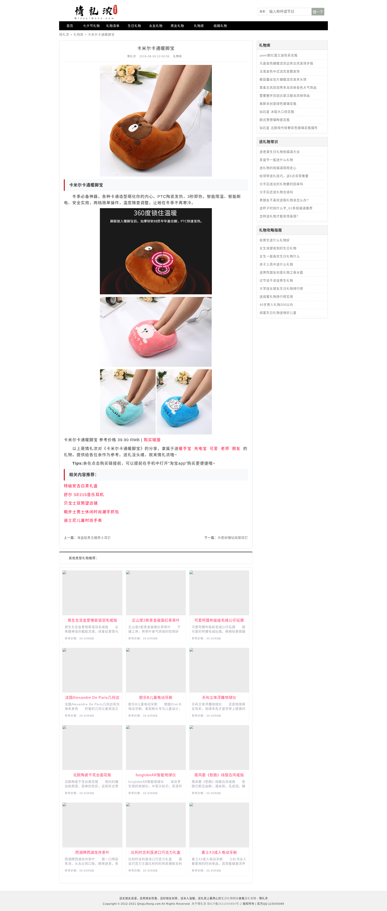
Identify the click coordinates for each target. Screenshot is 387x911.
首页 (70, 26)
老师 (225, 448)
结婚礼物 (220, 26)
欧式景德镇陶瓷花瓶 (275, 120)
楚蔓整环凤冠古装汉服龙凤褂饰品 (285, 95)
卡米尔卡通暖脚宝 (101, 34)
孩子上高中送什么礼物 (276, 264)
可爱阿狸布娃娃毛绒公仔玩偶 (219, 620)
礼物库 (199, 26)
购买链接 (152, 440)
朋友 (236, 448)
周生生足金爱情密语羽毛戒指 (92, 620)
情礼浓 (64, 34)
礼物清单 (113, 26)
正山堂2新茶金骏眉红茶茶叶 (156, 620)
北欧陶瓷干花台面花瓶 (92, 775)
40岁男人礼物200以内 (276, 304)
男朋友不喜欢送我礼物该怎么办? (284, 200)
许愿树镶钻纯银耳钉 (233, 537)
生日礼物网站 (230, 898)
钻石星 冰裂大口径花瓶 (277, 111)
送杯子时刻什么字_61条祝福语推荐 (286, 208)
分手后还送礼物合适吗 (276, 192)
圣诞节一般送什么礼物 (276, 160)
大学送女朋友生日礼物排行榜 (281, 288)
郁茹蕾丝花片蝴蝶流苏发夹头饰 (283, 79)
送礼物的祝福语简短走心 (278, 168)
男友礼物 (177, 26)
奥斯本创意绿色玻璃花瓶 (278, 103)
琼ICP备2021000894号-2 (224, 903)
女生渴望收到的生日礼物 (278, 248)
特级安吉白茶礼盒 (81, 486)
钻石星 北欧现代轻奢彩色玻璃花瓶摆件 (289, 128)
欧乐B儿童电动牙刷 (155, 697)
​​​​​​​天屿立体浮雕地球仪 (219, 697)
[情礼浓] (94, 12)
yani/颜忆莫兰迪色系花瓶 (279, 55)
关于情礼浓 (199, 903)
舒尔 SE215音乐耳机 (84, 494)
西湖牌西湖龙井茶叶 (92, 852)
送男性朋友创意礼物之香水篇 (281, 272)
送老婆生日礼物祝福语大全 (280, 152)
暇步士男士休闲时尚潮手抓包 (91, 512)
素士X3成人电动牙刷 (219, 852)
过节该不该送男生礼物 (276, 280)
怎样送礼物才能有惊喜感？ (280, 216)
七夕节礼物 (91, 26)
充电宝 (200, 448)
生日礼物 (134, 26)
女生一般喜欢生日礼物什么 (280, 256)
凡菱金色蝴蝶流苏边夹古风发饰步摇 (286, 63)
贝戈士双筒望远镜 (81, 503)
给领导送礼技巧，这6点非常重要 (284, 176)
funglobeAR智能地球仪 (156, 775)
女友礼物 (156, 26)
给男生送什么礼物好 (275, 240)
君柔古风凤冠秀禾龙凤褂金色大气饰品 (288, 87)
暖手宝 (185, 448)
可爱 (214, 448)
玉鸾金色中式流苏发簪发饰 (280, 71)
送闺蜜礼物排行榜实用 (276, 296)
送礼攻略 (250, 898)
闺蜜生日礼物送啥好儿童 (278, 312)
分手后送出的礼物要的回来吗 (281, 184)
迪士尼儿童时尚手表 (83, 520)
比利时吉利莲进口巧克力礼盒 (156, 852)
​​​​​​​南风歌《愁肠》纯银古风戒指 (219, 775)
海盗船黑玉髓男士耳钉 (94, 537)
